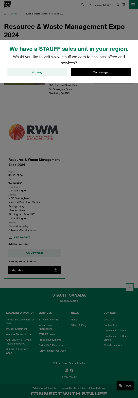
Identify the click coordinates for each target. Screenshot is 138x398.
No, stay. (37, 72)
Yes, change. (101, 72)
